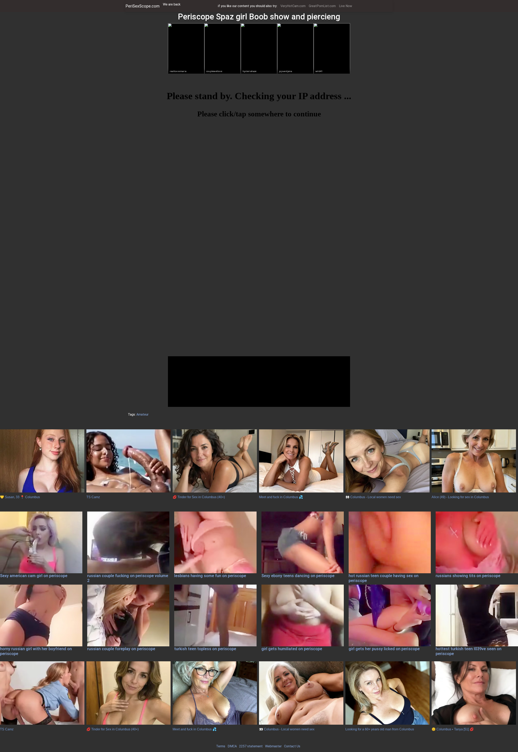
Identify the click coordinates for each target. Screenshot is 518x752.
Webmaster (273, 746)
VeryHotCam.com (293, 6)
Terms (220, 746)
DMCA (232, 746)
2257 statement (251, 746)
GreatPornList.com (322, 6)
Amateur (142, 414)
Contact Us (292, 746)
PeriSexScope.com (142, 6)
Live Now (345, 6)
